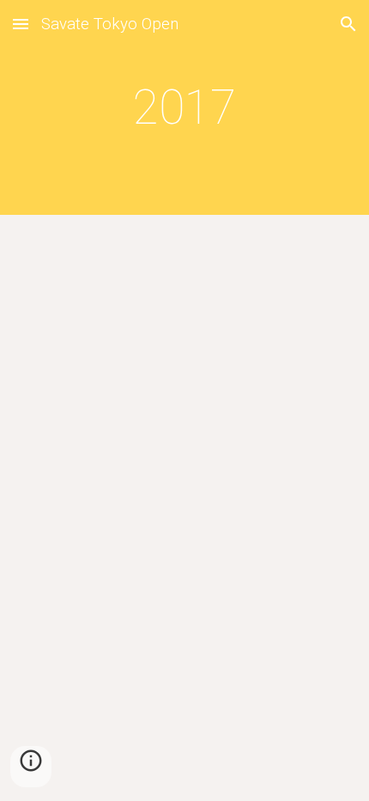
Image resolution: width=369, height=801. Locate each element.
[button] (20, 23)
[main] (185, 107)
